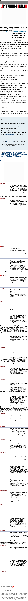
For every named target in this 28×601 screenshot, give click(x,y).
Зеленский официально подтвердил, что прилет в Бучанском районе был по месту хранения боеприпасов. (18, 372)
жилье (2, 155)
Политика (3, 288)
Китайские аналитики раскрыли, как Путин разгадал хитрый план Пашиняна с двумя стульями (18, 548)
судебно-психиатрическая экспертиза (11, 156)
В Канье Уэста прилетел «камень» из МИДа (18, 493)
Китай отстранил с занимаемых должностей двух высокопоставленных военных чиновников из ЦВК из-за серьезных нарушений (18, 382)
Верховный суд (7, 152)
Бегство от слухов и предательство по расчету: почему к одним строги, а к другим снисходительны (18, 186)
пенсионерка (4, 154)
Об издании (3, 591)
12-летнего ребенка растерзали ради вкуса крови (18, 454)
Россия (3, 153)
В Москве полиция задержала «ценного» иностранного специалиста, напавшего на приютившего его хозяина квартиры (18, 468)
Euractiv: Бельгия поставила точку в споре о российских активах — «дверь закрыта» (18, 303)
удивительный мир (10, 141)
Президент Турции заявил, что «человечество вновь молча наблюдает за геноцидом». (18, 339)
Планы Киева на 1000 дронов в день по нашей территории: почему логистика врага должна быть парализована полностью (18, 398)
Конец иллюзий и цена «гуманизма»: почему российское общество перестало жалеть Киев (18, 350)
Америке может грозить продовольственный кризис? (17, 249)
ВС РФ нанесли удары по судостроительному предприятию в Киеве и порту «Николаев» (18, 201)
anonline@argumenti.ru (5, 592)
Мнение (3, 183)
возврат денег (8, 155)
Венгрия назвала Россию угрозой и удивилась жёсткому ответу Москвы (18, 573)
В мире (3, 246)
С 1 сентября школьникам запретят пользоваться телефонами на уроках (18, 561)
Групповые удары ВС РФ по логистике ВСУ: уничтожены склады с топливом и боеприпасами (19, 369)
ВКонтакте (8, 160)
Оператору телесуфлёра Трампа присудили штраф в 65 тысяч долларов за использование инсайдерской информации (17, 520)
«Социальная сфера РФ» (9, 120)
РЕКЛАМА (3, 590)
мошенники (24, 154)
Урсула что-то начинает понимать (18, 440)
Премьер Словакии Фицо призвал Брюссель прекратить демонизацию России (18, 290)
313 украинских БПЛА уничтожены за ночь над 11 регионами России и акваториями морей (18, 533)
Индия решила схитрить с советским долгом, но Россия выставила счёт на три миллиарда (19, 506)
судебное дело (16, 154)
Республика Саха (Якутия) (18, 152)
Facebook (2, 160)
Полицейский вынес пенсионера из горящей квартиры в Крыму (18, 480)
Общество (4, 25)
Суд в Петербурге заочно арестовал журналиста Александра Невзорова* (18, 278)
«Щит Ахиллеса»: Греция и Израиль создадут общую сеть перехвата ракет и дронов (18, 416)
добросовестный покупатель (13, 153)
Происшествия (5, 464)
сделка (10, 154)
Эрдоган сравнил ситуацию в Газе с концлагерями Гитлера (18, 337)
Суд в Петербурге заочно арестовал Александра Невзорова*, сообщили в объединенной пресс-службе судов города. (18, 281)
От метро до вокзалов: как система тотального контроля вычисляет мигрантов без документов (18, 261)
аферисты (15, 155)
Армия (3, 198)
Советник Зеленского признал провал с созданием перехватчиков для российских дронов (19, 429)
